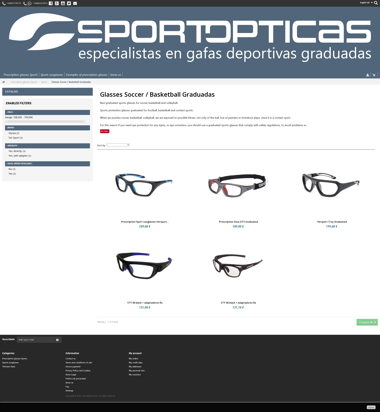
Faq (67, 386)
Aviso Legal (71, 374)
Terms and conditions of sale (79, 362)
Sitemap (69, 390)
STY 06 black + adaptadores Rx (145, 302)
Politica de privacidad (76, 378)
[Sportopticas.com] (190, 37)
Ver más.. (104, 131)
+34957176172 (14, 3)
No (12, 169)
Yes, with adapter (20, 155)
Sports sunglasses (52, 74)
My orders (133, 358)
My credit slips (135, 362)
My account (135, 353)
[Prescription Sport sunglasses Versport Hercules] (144, 185)
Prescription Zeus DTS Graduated (238, 221)
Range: (9, 117)
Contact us (71, 358)
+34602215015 (39, 3)
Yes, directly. (17, 151)
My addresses (135, 366)
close (371, 407)
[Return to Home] (3, 82)
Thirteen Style (8, 366)
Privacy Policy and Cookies (78, 370)
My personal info (137, 370)
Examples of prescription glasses (86, 74)
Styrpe (14, 133)
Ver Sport (16, 137)
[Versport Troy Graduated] (331, 185)
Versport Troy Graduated (332, 221)
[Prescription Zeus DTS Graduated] (237, 185)
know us (115, 74)
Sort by (101, 145)
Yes (12, 173)
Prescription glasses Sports (21, 74)
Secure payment (73, 366)
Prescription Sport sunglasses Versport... (145, 221)
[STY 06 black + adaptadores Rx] (144, 266)
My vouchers (135, 374)
